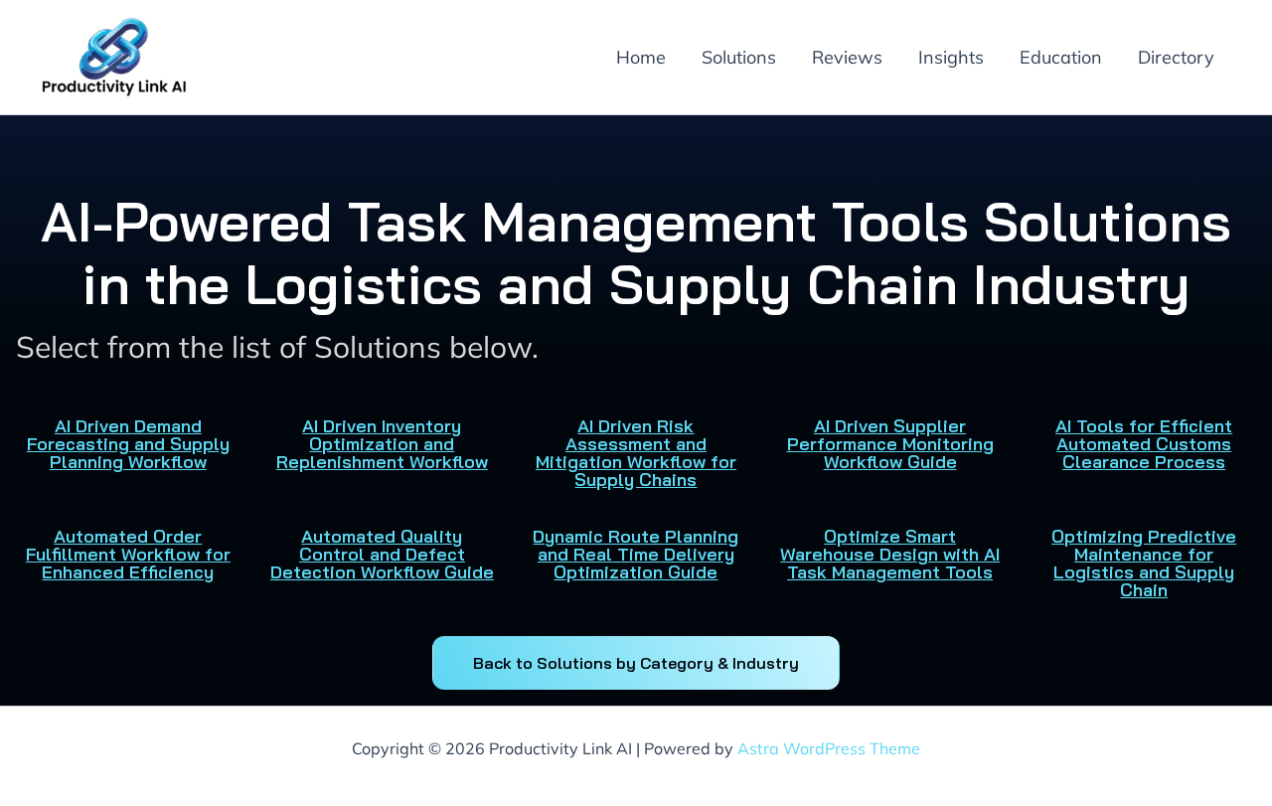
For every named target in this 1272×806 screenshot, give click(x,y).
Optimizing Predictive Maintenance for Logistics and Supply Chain (1143, 563)
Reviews (847, 57)
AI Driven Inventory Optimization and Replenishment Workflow (382, 443)
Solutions (739, 57)
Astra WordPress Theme (828, 748)
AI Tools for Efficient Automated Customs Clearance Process (1143, 443)
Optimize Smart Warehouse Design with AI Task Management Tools (890, 554)
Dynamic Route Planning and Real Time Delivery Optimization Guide (635, 554)
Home (641, 57)
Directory (1176, 57)
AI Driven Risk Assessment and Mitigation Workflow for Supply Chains (636, 452)
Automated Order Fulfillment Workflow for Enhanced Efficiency (128, 554)
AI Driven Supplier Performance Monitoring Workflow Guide (890, 443)
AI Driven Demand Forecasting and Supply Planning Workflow (128, 443)
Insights (951, 57)
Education (1061, 57)
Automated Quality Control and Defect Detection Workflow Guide (382, 554)
